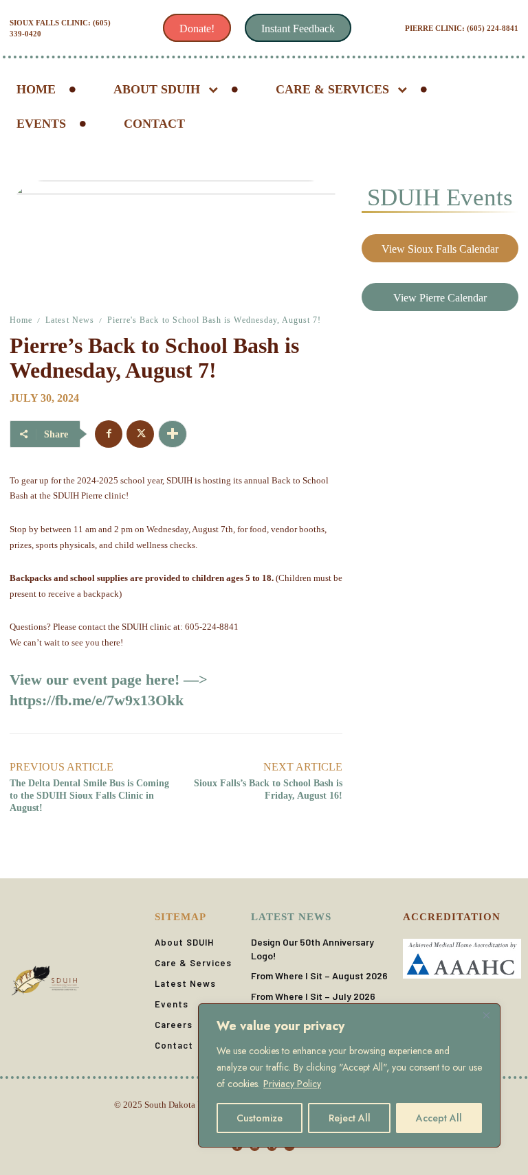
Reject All (350, 1118)
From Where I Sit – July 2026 (313, 996)
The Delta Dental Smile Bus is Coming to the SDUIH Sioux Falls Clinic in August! (89, 795)
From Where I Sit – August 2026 (319, 975)
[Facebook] (108, 434)
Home (21, 320)
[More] (172, 434)
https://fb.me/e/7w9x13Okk (97, 700)
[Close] (486, 1015)
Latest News (69, 320)
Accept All (439, 1118)
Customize (259, 1118)
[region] (349, 1075)
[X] (140, 434)
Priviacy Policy (292, 1084)
